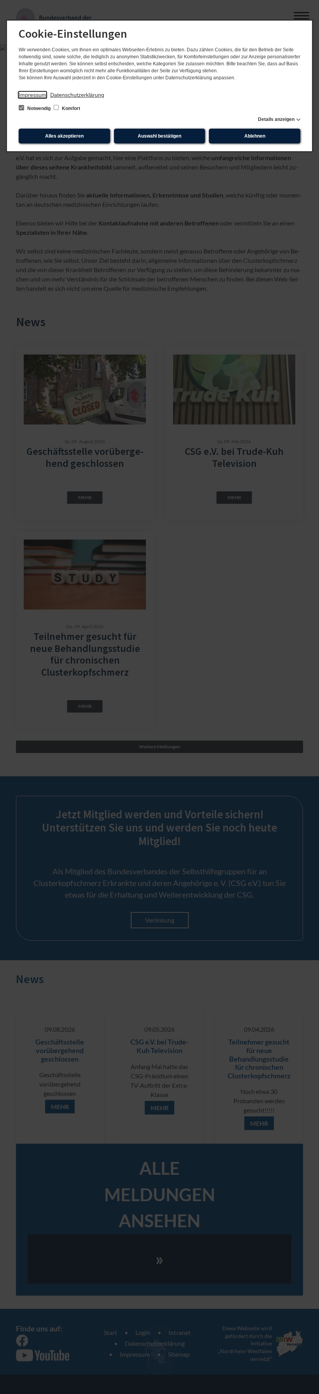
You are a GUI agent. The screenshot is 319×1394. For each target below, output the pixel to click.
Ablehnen (254, 136)
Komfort (70, 108)
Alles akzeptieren (64, 136)
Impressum (32, 95)
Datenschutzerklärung (77, 95)
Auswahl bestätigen (159, 136)
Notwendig (39, 108)
